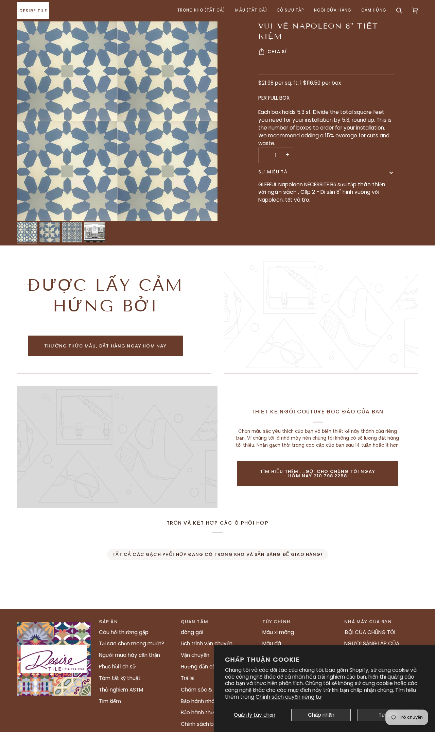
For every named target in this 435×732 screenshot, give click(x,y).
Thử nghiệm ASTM (121, 689)
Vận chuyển (195, 655)
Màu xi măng (278, 632)
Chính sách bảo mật (206, 724)
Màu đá (271, 643)
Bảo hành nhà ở (200, 701)
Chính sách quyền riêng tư (288, 696)
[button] (201, 10)
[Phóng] (117, 121)
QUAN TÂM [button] (194, 621)
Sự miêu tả (273, 172)
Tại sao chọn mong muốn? (131, 643)
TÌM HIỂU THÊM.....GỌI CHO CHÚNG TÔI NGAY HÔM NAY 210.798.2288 (317, 473)
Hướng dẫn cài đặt (204, 666)
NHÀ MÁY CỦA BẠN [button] (368, 621)
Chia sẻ (277, 51)
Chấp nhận (321, 714)
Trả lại (187, 678)
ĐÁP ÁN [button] (108, 621)
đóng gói (192, 632)
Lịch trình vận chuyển (206, 643)
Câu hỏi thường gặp (124, 632)
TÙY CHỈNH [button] (276, 621)
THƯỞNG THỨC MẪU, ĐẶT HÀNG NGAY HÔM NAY (105, 346)
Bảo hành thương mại (207, 712)
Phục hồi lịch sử (117, 666)
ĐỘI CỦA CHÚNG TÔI (369, 632)
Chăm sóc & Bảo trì (205, 689)
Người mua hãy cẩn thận (129, 655)
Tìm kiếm (110, 701)
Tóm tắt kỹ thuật (120, 678)
